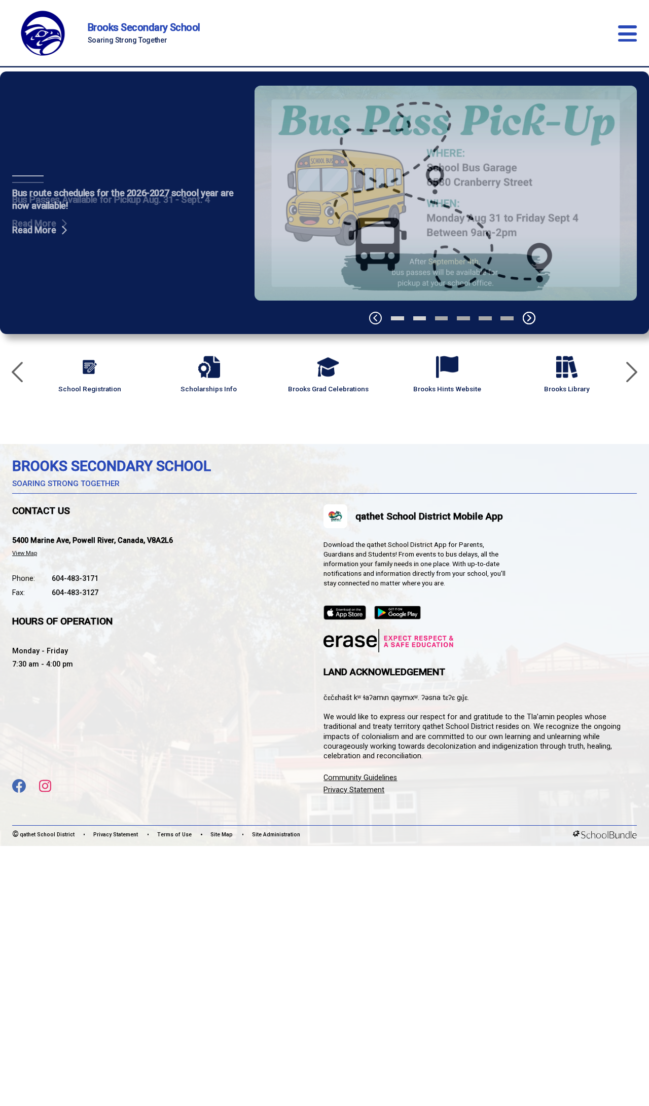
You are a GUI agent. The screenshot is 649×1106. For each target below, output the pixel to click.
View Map (24, 553)
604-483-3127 (75, 592)
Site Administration (276, 834)
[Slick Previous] (17, 373)
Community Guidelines (360, 777)
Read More (34, 223)
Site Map (221, 834)
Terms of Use (174, 834)
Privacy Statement (353, 790)
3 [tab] (441, 318)
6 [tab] (507, 318)
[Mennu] (627, 33)
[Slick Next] (632, 373)
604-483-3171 (75, 578)
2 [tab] (419, 318)
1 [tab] (397, 318)
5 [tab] (485, 318)
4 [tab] (463, 318)
